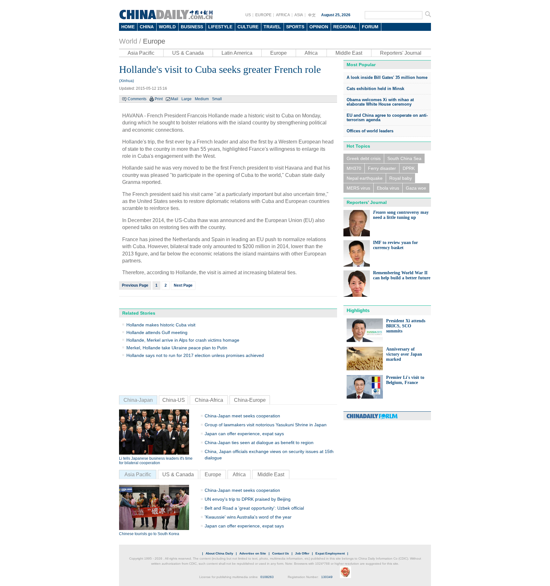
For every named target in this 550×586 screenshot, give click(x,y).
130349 (327, 577)
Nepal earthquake (365, 178)
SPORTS (295, 26)
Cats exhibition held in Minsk (375, 88)
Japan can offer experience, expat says (244, 433)
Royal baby (400, 178)
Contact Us (280, 553)
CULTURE (247, 26)
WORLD (167, 26)
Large (186, 99)
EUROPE (263, 15)
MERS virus (358, 188)
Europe (154, 41)
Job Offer (302, 553)
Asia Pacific (141, 53)
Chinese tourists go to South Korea (149, 534)
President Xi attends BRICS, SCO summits (405, 325)
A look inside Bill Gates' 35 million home (387, 77)
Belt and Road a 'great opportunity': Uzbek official (254, 508)
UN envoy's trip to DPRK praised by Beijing (248, 499)
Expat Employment (330, 553)
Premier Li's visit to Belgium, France (405, 380)
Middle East (348, 53)
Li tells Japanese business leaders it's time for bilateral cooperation (156, 460)
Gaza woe (416, 188)
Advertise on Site (252, 553)
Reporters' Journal (400, 53)
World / (130, 41)
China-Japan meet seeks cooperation (242, 415)
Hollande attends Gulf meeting (156, 332)
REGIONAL (345, 26)
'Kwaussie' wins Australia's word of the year (248, 517)
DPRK (409, 168)
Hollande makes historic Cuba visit (160, 324)
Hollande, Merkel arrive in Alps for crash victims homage (182, 340)
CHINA (147, 26)
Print (159, 99)
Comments (137, 99)
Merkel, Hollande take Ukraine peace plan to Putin (176, 347)
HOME (128, 26)
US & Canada (188, 53)
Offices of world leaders (370, 131)
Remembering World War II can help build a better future (401, 275)
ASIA (298, 15)
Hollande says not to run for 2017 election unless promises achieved (195, 355)
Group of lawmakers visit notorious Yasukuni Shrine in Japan (266, 424)
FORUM (370, 26)
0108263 (267, 577)
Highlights (358, 310)
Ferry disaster (382, 168)
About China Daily (219, 553)
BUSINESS (192, 26)
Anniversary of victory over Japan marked (404, 354)
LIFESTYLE (220, 26)
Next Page (183, 285)
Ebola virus (388, 188)
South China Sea (404, 158)
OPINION (318, 26)
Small (217, 99)
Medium (202, 99)
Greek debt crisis (364, 158)
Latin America (237, 53)
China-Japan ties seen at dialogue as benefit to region (259, 442)
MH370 (354, 168)
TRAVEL (272, 26)
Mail (174, 99)
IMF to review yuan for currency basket (395, 245)
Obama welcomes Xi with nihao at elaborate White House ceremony (380, 102)
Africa (311, 53)
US (248, 15)
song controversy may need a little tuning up (401, 215)
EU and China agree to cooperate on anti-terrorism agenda (387, 117)
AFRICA (283, 15)
